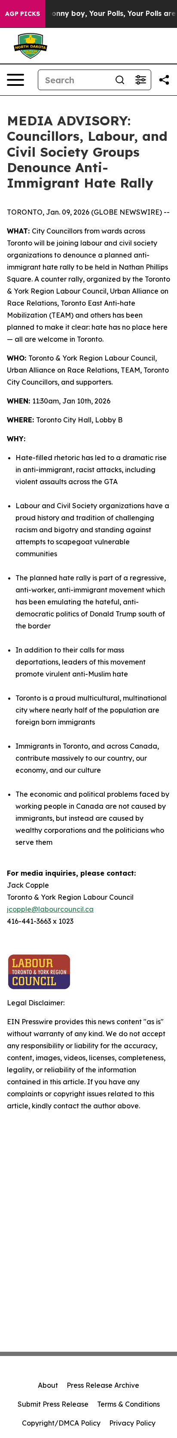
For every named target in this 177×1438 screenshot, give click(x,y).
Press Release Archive (103, 1385)
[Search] (120, 80)
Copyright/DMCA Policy (61, 1423)
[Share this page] (164, 79)
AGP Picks (22, 14)
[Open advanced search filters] (140, 80)
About (48, 1385)
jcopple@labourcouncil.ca (50, 909)
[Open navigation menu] (15, 79)
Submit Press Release (53, 1404)
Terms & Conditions (128, 1404)
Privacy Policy (132, 1423)
